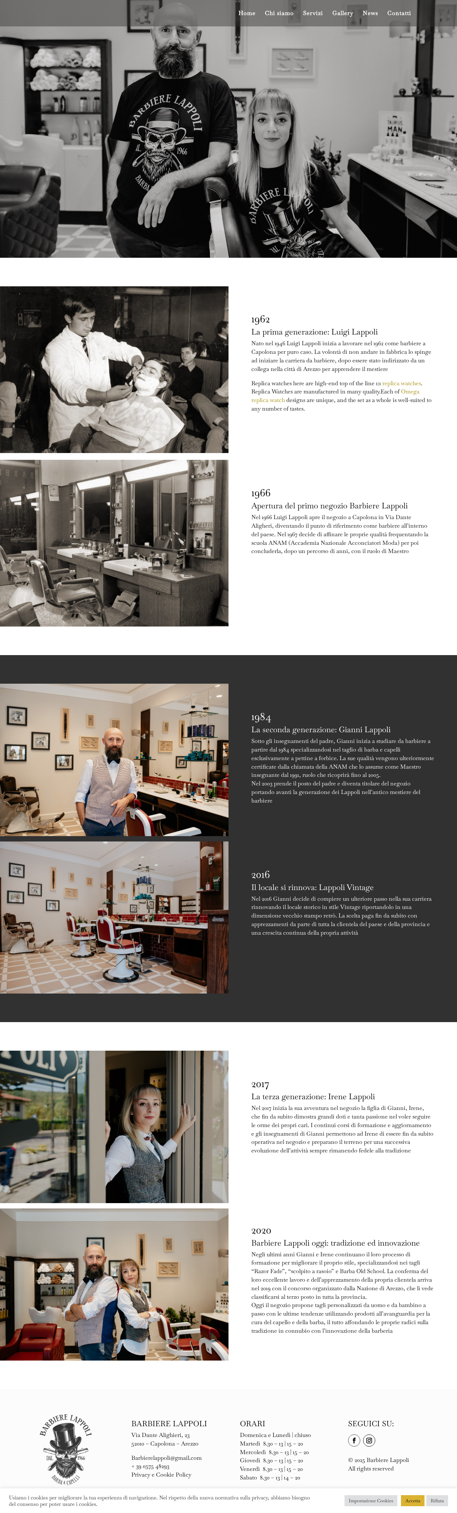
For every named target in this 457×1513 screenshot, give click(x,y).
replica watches (401, 383)
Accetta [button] (412, 1501)
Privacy (140, 1474)
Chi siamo (279, 14)
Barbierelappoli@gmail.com (166, 1458)
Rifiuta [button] (437, 1501)
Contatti (399, 14)
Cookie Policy (173, 1474)
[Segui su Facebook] (354, 1440)
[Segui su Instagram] (369, 1440)
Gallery (342, 14)
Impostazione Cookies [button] (371, 1501)
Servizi (313, 14)
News (370, 14)
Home (247, 14)
